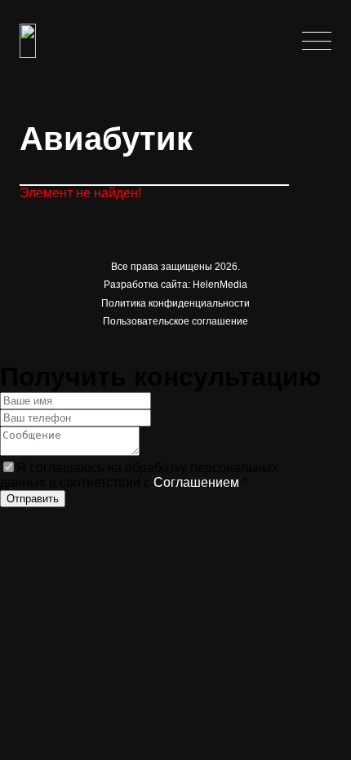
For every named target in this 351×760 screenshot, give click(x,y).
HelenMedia (220, 284)
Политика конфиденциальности (175, 303)
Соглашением (196, 482)
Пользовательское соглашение (175, 321)
